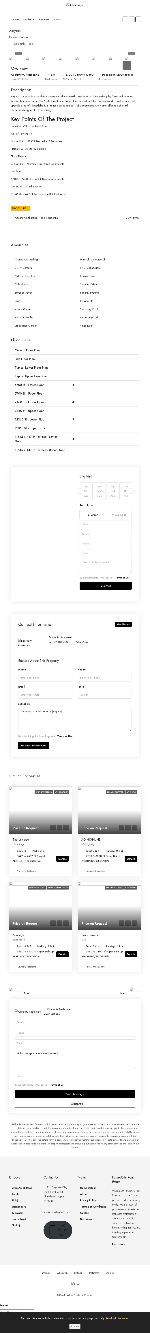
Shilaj (15, 1200)
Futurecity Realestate (26, 871)
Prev (26, 993)
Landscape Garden (26, 326)
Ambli (15, 1194)
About (83, 1194)
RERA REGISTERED (43, 792)
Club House (21, 284)
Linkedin (78, 1273)
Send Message (75, 1094)
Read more (118, 1244)
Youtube (109, 1273)
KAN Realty (130, 887)
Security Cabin (88, 284)
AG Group (131, 792)
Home (16, 19)
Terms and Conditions (93, 1206)
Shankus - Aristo (18, 37)
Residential (28, 19)
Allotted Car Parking (26, 260)
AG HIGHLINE (90, 839)
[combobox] (106, 524)
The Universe (21, 839)
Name (22, 670)
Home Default (88, 1188)
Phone (82, 670)
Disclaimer (86, 1219)
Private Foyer (87, 276)
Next (123, 993)
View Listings (123, 624)
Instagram (94, 1273)
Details (62, 859)
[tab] (127, 65)
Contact (84, 1213)
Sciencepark (19, 1206)
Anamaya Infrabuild (58, 887)
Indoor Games (23, 309)
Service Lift (86, 301)
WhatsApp (81, 642)
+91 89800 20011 (59, 642)
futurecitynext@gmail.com (56, 1212)
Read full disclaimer (117, 1318)
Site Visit (105, 586)
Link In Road (19, 1219)
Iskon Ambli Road (22, 1188)
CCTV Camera (23, 268)
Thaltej (16, 1225)
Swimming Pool (89, 309)
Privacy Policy (88, 1200)
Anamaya (18, 935)
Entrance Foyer (23, 293)
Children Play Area (25, 276)
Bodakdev (17, 1213)
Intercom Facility (24, 317)
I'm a (81, 687)
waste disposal (89, 317)
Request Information (33, 745)
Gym (17, 301)
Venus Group (61, 792)
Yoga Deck (86, 326)
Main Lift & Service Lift (93, 260)
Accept (75, 1326)
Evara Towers (89, 935)
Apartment (44, 19)
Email (21, 687)
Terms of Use (122, 577)
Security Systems (89, 293)
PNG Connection (90, 268)
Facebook (45, 1273)
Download (132, 217)
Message (24, 704)
